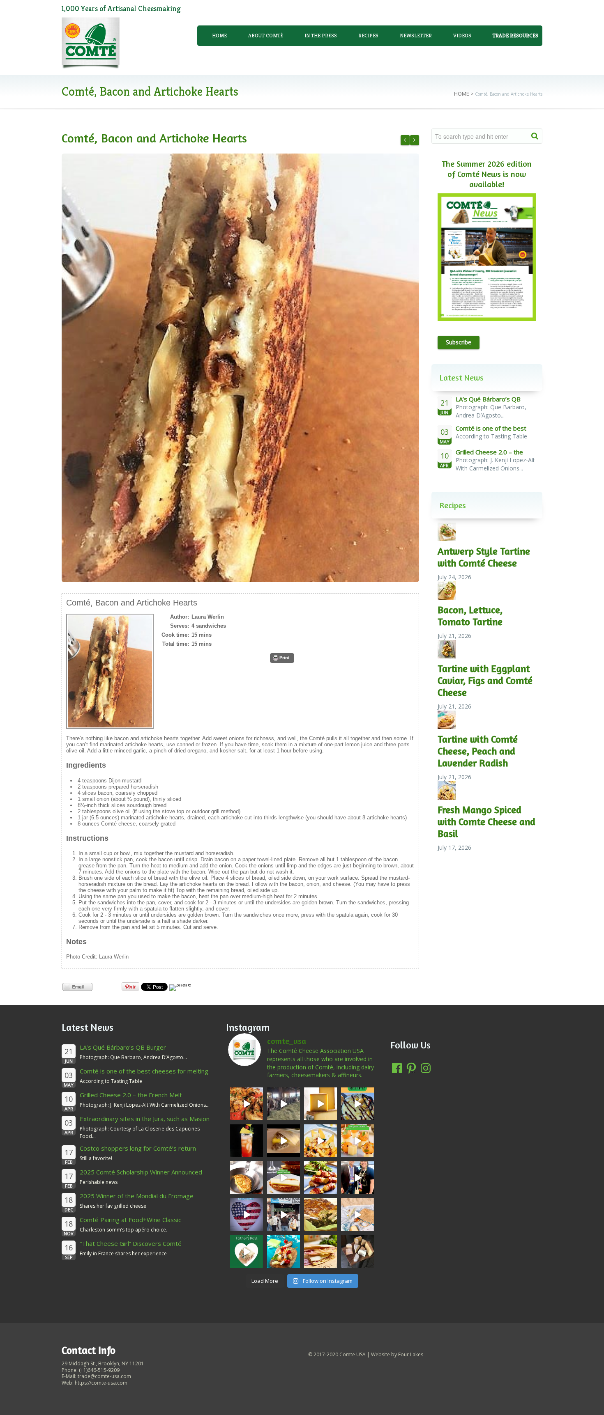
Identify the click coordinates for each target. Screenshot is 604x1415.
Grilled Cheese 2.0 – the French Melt (131, 1095)
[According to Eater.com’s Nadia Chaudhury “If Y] (283, 1140)
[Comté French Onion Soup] (405, 140)
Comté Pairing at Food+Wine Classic (130, 1219)
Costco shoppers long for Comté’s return (138, 1148)
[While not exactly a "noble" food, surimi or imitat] (283, 1251)
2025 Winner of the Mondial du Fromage (137, 1196)
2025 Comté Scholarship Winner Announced (141, 1172)
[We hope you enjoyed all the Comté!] (283, 1214)
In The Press (320, 35)
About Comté (265, 35)
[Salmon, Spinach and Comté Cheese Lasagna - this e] (320, 1214)
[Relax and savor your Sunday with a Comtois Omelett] (246, 1177)
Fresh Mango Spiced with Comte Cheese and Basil (486, 821)
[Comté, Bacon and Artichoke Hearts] (240, 368)
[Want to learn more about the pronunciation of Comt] (320, 1103)
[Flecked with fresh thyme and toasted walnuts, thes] (283, 1177)
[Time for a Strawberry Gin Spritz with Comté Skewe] (246, 1140)
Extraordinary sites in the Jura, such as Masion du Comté (145, 1123)
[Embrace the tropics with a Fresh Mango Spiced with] (320, 1140)
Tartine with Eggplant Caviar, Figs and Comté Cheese (485, 680)
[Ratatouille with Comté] (414, 140)
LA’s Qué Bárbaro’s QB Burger (123, 1047)
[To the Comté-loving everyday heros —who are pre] (246, 1251)
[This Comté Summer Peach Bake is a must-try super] (357, 1103)
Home (219, 35)
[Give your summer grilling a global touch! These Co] (320, 1177)
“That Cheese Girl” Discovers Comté (131, 1243)
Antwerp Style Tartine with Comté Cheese (484, 557)
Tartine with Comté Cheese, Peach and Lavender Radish (478, 751)
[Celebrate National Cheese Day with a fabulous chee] (357, 1251)
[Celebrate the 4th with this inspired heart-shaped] (246, 1214)
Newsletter (416, 35)
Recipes (368, 35)
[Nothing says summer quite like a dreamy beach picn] (357, 1214)
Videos (462, 35)
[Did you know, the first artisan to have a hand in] (283, 1103)
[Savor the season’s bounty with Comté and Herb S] (246, 1103)
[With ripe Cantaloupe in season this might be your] (357, 1140)
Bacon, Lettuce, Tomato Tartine (470, 616)
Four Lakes (410, 1354)
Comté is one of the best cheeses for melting (144, 1071)
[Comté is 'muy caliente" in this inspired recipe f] (320, 1251)
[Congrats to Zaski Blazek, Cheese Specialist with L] (357, 1177)
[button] (282, 658)
